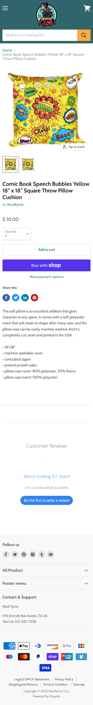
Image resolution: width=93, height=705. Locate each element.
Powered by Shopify (46, 696)
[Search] (84, 35)
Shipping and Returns (23, 684)
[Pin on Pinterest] (34, 297)
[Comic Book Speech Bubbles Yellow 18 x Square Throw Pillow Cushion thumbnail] (11, 164)
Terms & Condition (55, 684)
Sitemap (79, 684)
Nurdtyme (15, 204)
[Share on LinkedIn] (25, 297)
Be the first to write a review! (46, 500)
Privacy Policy (64, 679)
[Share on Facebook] (6, 297)
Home (7, 50)
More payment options (46, 277)
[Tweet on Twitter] (15, 297)
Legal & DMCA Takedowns (31, 679)
